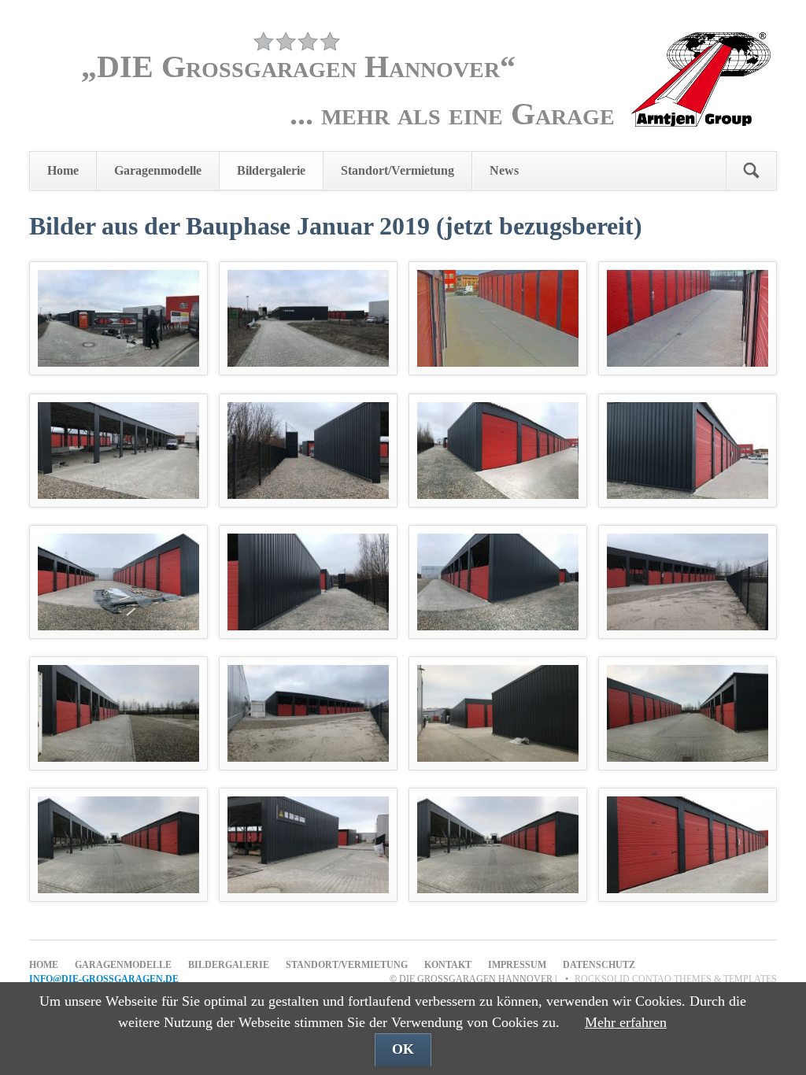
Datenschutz (599, 964)
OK (403, 1049)
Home (63, 170)
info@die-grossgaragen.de (104, 978)
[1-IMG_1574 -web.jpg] (118, 318)
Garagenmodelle (158, 170)
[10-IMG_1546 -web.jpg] (308, 582)
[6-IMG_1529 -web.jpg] (308, 450)
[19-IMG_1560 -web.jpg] (498, 844)
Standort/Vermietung (397, 170)
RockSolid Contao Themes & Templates (676, 978)
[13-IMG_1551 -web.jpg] (118, 713)
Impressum (517, 964)
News (504, 170)
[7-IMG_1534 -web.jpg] (498, 450)
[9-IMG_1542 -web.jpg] (118, 582)
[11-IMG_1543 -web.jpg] (498, 582)
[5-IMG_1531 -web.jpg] (118, 450)
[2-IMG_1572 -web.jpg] (308, 318)
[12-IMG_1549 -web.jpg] (687, 582)
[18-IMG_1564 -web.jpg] (308, 844)
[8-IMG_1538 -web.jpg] (687, 450)
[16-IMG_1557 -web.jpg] (687, 713)
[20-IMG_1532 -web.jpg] (687, 844)
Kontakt (447, 964)
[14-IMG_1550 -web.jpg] (308, 713)
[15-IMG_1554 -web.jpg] (498, 713)
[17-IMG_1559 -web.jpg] (118, 844)
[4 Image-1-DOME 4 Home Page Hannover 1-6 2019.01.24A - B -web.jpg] (687, 318)
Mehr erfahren (626, 1022)
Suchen (751, 171)
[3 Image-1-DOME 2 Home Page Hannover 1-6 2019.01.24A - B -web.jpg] (498, 318)
